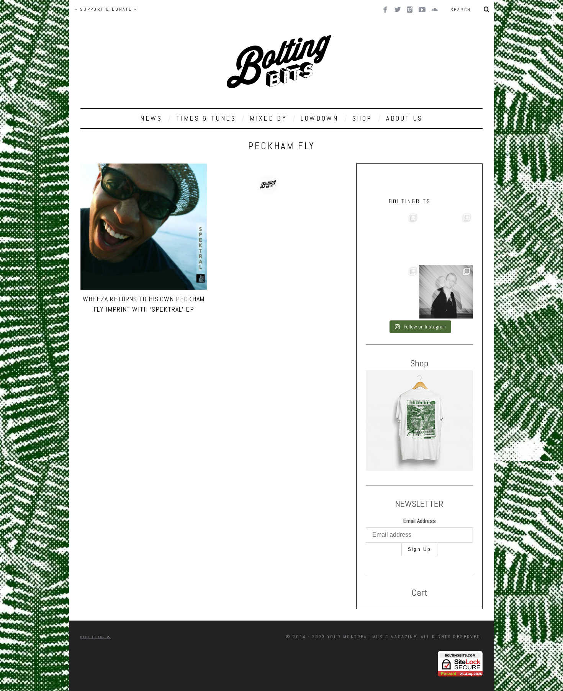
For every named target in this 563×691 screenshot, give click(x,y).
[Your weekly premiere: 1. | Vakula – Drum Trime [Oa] (392, 292)
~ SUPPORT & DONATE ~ (106, 9)
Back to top (93, 637)
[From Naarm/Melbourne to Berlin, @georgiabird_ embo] (392, 238)
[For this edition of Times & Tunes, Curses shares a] (446, 292)
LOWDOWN (319, 118)
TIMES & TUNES (206, 118)
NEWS (151, 118)
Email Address (419, 521)
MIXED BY (268, 118)
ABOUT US (404, 118)
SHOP (362, 118)
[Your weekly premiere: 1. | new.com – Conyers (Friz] (446, 238)
